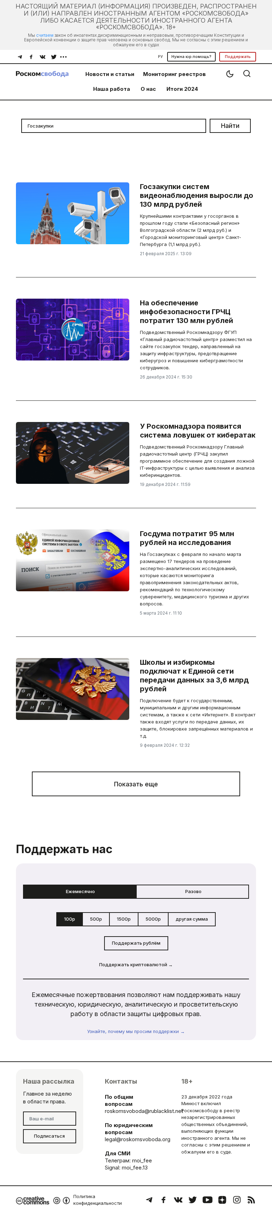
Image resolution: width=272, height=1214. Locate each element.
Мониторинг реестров (174, 74)
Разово (193, 891)
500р (96, 919)
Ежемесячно (80, 891)
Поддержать (238, 56)
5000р (153, 919)
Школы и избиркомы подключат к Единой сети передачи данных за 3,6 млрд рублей (194, 675)
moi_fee (142, 1160)
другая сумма (192, 919)
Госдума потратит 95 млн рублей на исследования (187, 538)
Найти (230, 125)
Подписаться (49, 1136)
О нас (148, 89)
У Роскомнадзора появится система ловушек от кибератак (197, 430)
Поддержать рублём (136, 943)
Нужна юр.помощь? (191, 56)
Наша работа (111, 89)
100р (69, 919)
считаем (44, 35)
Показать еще (136, 784)
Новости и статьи (109, 74)
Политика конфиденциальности (97, 1200)
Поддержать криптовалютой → (136, 964)
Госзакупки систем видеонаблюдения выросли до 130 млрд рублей (196, 195)
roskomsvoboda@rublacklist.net (144, 1111)
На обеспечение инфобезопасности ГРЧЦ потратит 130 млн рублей (186, 312)
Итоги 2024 (182, 89)
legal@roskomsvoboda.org (137, 1139)
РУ (160, 56)
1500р (124, 919)
